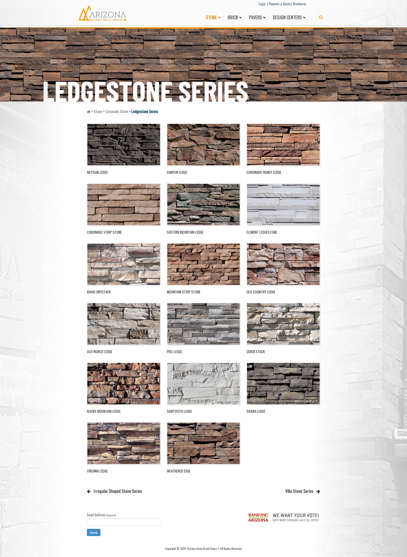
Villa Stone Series (299, 491)
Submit (94, 532)
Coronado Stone (116, 111)
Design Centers (287, 17)
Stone (211, 17)
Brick (233, 17)
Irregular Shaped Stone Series (118, 491)
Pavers (255, 17)
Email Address (96, 514)
